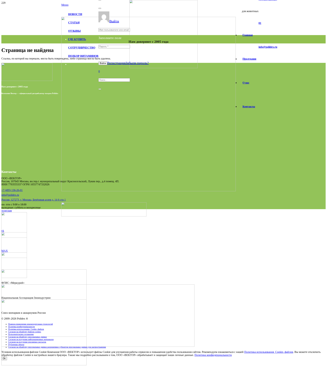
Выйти (114, 21)
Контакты (249, 106)
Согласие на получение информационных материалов (31, 339)
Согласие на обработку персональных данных (27, 337)
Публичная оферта (16, 344)
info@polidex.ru (10, 194)
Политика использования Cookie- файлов (26, 329)
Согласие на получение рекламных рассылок (27, 342)
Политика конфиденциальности (21, 326)
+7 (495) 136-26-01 (12, 190)
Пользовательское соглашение (21, 334)
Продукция (249, 58)
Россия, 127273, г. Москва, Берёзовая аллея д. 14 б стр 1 (33, 199)
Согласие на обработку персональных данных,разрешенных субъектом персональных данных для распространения (57, 347)
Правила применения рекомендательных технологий (30, 324)
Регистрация (116, 63)
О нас (246, 82)
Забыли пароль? (137, 63)
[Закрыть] (99, 8)
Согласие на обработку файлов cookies (24, 332)
